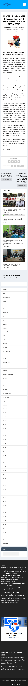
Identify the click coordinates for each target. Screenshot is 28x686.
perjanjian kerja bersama (12, 588)
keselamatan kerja (6, 583)
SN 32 (4, 532)
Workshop (5, 543)
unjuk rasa (11, 600)
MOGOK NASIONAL (8, 374)
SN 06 (4, 432)
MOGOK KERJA (9, 585)
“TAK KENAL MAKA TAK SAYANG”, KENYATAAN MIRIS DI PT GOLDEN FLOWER (12, 219)
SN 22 (4, 493)
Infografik (5, 347)
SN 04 (4, 424)
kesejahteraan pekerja (9, 581)
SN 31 (4, 528)
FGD (4, 335)
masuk (9, 278)
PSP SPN (10, 590)
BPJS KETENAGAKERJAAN (18, 569)
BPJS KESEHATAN (6, 569)
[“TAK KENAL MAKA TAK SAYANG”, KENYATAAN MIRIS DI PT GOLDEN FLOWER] (14, 215)
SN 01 (4, 412)
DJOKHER (5, 328)
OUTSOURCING (21, 585)
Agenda (5, 289)
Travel (4, 539)
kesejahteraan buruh (13, 579)
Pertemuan (6, 397)
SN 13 (4, 459)
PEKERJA (3, 588)
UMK (21, 598)
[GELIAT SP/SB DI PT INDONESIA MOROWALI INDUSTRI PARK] (14, 255)
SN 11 (4, 451)
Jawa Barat (4, 579)
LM (4, 366)
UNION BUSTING (5, 600)
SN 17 (4, 474)
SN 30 (4, 524)
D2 (3, 320)
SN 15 (4, 466)
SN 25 (4, 505)
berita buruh (17, 567)
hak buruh (23, 571)
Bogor (24, 567)
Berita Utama (6, 309)
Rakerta (5, 405)
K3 (8, 579)
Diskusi (5, 324)
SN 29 (4, 520)
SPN (10, 597)
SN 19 (4, 482)
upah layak (17, 600)
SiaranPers (12, 29)
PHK (20, 588)
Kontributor (15, 27)
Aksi (4, 293)
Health (5, 343)
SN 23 (4, 497)
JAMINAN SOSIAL (20, 577)
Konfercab (6, 355)
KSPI (3, 585)
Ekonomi (5, 332)
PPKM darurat (4, 589)
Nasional (21, 27)
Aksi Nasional (6, 297)
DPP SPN (17, 571)
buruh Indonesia (10, 571)
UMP (24, 598)
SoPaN (4, 536)
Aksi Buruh (3, 567)
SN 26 (4, 509)
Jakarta (14, 577)
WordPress (14, 682)
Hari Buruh (14, 573)
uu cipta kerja (14, 602)
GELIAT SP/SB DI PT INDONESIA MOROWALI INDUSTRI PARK (11, 265)
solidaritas (4, 598)
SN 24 (4, 501)
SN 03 (4, 420)
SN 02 (4, 416)
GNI (4, 339)
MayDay (5, 370)
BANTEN (5, 305)
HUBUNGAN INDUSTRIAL (10, 576)
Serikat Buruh (21, 590)
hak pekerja (6, 573)
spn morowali (16, 598)
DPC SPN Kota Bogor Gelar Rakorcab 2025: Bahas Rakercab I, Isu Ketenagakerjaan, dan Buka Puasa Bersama (13, 242)
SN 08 (4, 439)
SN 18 (4, 478)
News (6, 29)
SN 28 (4, 516)
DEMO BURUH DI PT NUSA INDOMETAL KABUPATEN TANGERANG (14, 209)
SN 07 (4, 436)
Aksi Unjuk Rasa (10, 567)
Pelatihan (5, 389)
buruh (3, 571)
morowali (14, 585)
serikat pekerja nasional (13, 595)
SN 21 (4, 489)
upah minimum (6, 602)
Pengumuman (7, 393)
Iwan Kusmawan (6, 577)
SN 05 (4, 428)
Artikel (5, 301)
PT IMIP (15, 589)
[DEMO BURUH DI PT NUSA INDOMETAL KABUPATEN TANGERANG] (14, 200)
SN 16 (4, 470)
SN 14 (4, 463)
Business (5, 312)
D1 (3, 316)
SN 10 (4, 447)
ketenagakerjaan (18, 583)
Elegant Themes (14, 680)
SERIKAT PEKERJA (10, 592)
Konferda (5, 359)
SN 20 (4, 486)
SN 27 (4, 513)
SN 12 (4, 455)
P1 (3, 386)
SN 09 (17, 29)
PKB (4, 401)
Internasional (6, 351)
